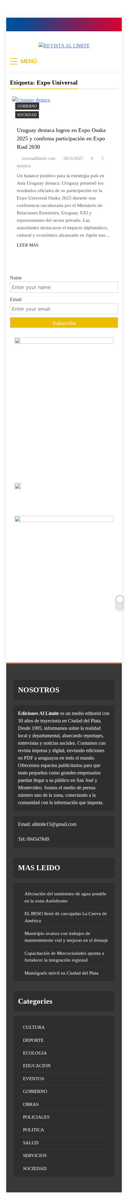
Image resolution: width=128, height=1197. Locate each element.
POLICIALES (36, 1117)
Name (16, 277)
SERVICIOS (35, 1155)
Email (15, 299)
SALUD (31, 1142)
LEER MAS (28, 245)
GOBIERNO (27, 106)
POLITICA (33, 1129)
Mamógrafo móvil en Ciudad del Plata (61, 973)
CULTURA (34, 1027)
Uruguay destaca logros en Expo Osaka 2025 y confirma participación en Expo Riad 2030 (61, 138)
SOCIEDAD (27, 115)
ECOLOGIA (35, 1052)
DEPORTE (33, 1040)
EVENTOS (33, 1078)
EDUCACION (37, 1065)
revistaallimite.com (38, 158)
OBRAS (31, 1104)
